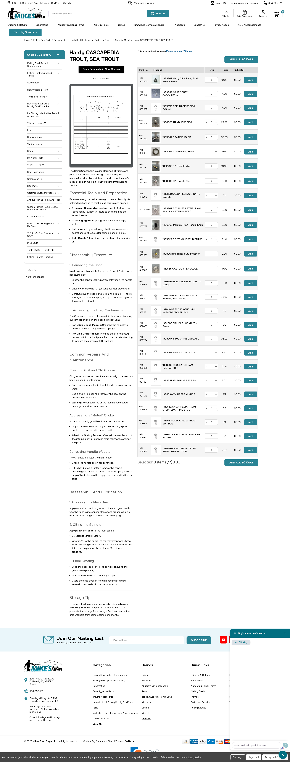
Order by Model (122, 40)
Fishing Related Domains (40, 256)
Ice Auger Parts (35, 157)
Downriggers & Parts (37, 89)
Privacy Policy (194, 757)
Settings (237, 757)
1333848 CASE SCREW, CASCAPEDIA (176, 94)
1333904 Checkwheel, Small (178, 151)
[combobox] (108, 13)
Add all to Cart (241, 59)
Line (29, 130)
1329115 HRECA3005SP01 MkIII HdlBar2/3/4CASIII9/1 (180, 297)
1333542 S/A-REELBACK (177, 137)
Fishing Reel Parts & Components (49, 40)
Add (250, 79)
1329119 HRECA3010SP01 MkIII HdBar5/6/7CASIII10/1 (179, 311)
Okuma (145, 707)
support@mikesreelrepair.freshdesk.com (237, 3)
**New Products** (36, 123)
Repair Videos (34, 137)
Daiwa (145, 675)
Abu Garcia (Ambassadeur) (155, 685)
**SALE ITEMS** (35, 165)
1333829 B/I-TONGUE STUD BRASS (182, 239)
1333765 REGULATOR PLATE (179, 352)
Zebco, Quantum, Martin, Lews (157, 696)
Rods (30, 150)
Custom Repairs (35, 216)
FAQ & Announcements (249, 24)
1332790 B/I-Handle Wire (176, 165)
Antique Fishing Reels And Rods (43, 199)
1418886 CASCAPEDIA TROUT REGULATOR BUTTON (180, 450)
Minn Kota (146, 702)
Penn (144, 691)
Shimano (146, 680)
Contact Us (200, 24)
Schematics (42, 24)
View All (97, 724)
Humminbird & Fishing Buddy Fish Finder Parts (39, 105)
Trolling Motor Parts (37, 96)
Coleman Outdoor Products (41, 192)
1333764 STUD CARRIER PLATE (181, 338)
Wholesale (180, 24)
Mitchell (146, 713)
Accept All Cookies (275, 757)
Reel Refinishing (35, 172)
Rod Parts (32, 185)
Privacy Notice (221, 24)
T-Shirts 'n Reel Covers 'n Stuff (40, 234)
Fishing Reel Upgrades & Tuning (40, 74)
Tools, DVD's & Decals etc (40, 250)
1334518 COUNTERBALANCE (179, 394)
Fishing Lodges (198, 707)
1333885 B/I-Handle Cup (176, 180)
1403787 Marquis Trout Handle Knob (183, 224)
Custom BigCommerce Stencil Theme (103, 741)
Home (27, 40)
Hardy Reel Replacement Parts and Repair (90, 40)
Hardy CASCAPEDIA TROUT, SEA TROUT (153, 40)
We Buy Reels (101, 24)
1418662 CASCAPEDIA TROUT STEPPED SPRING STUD (179, 408)
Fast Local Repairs (200, 702)
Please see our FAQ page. (179, 51)
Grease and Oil (34, 178)
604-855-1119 (275, 3)
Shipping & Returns (17, 24)
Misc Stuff (32, 242)
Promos (121, 24)
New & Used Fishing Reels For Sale (40, 225)
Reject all (254, 757)
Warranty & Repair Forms (71, 24)
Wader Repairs (34, 144)
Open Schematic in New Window (101, 69)
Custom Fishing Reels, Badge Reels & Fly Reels (42, 208)
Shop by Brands (24, 32)
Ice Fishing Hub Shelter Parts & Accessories (43, 114)
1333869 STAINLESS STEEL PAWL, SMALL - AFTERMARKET (182, 210)
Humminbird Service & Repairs (149, 24)
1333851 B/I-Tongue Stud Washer (181, 253)
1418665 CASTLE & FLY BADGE (180, 268)
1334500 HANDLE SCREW (177, 122)
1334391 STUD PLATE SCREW (179, 380)
